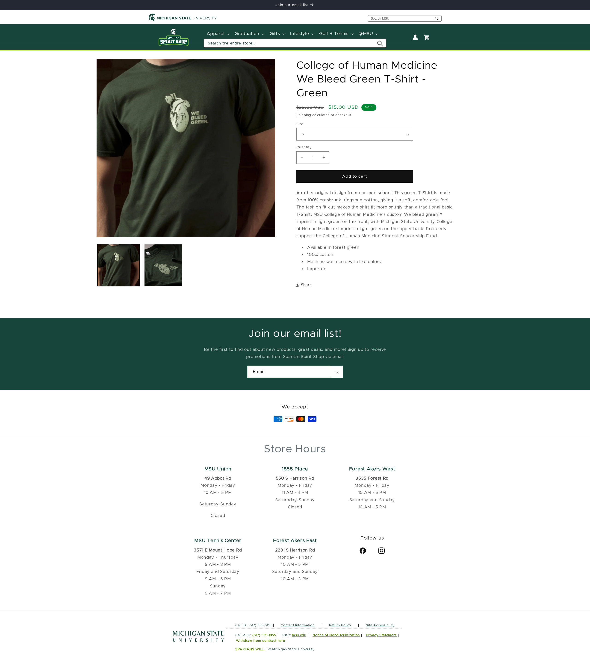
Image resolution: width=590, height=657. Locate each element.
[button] (218, 34)
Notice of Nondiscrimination (336, 635)
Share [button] (306, 285)
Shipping (303, 115)
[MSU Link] (198, 640)
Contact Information (297, 625)
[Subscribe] (336, 372)
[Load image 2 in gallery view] (163, 265)
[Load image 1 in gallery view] (118, 265)
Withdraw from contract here (260, 640)
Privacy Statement (381, 635)
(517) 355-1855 (264, 635)
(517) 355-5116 (260, 625)
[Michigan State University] (183, 20)
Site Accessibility (380, 625)
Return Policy (340, 625)
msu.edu (299, 635)
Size (300, 124)
